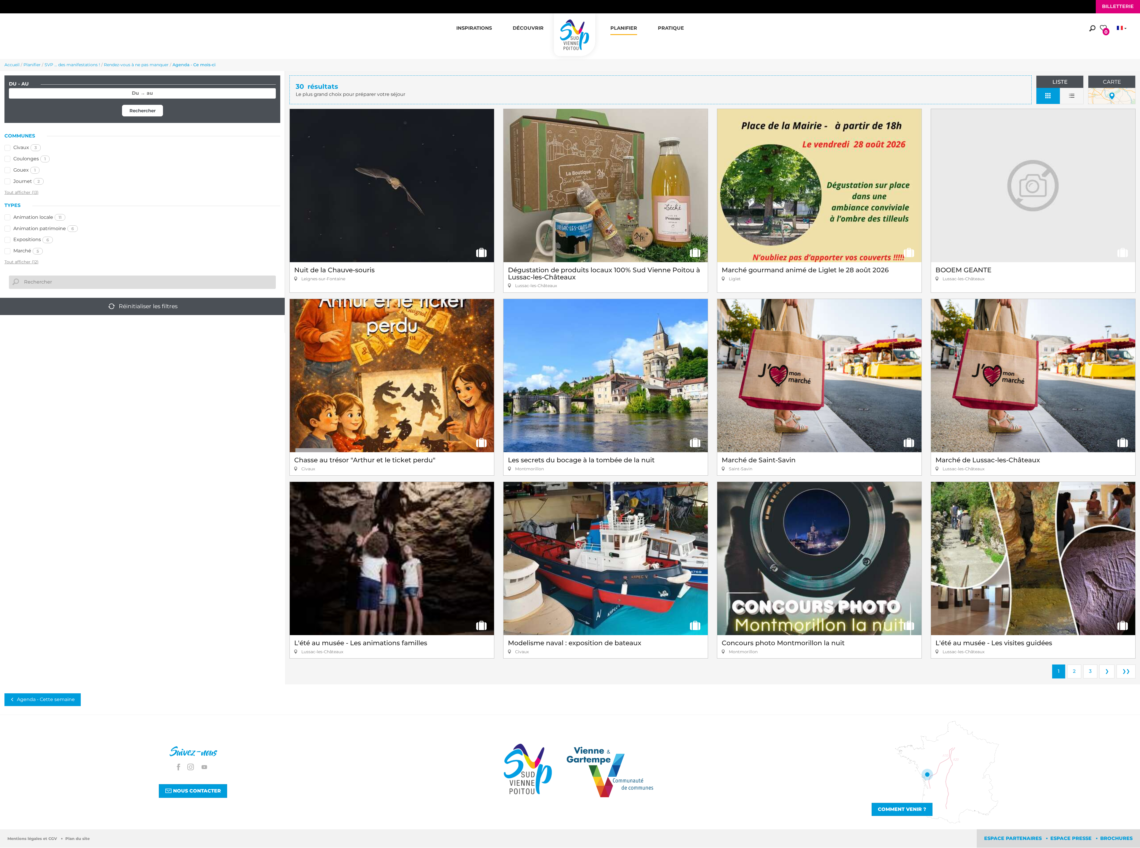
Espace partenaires (1013, 838)
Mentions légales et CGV (32, 838)
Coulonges (29, 159)
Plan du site (77, 838)
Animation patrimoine (43, 228)
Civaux (25, 147)
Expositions (31, 239)
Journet (26, 181)
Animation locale (37, 217)
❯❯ (1126, 671)
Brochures (1116, 838)
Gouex (24, 170)
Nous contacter (196, 791)
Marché (26, 251)
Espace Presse (1071, 838)
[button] (474, 25)
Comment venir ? (902, 809)
